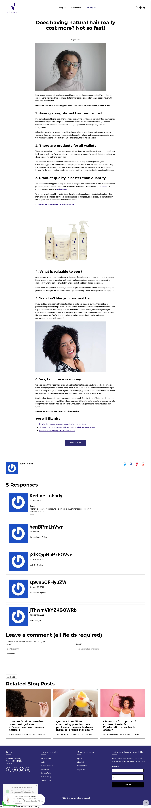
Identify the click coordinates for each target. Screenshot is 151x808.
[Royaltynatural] (13, 7)
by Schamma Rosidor (16, 734)
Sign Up (128, 785)
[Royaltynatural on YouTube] (15, 770)
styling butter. (61, 189)
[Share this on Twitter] (125, 464)
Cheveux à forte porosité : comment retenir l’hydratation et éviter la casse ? (120, 725)
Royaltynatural (72, 798)
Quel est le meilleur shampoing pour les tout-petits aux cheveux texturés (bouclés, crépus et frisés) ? (74, 725)
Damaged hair (82, 766)
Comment (10, 654)
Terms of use (46, 780)
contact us (45, 769)
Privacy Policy (46, 773)
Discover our (55, 204)
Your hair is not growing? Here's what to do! (57, 431)
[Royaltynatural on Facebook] (9, 770)
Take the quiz (75, 7)
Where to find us (47, 766)
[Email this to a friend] (143, 464)
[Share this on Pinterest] (137, 464)
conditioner (102, 186)
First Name (116, 766)
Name (9, 644)
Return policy (46, 777)
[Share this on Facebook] (131, 464)
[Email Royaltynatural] (28, 770)
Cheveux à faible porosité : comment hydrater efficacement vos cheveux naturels (26, 725)
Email (79, 644)
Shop (61, 7)
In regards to (46, 758)
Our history (88, 7)
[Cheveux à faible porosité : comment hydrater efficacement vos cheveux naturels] (28, 703)
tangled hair (81, 769)
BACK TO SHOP (75, 443)
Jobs (43, 762)
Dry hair (79, 758)
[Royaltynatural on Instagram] (21, 770)
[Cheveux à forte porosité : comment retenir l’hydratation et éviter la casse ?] (122, 703)
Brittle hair (80, 762)
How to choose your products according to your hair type (62, 424)
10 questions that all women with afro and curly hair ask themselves (67, 427)
